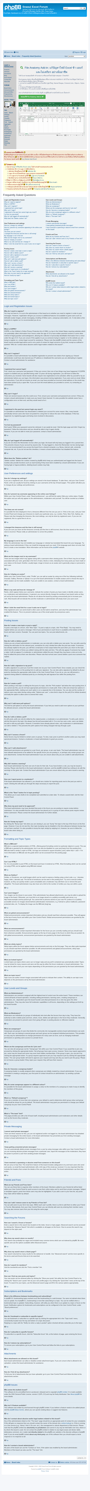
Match (11, 113)
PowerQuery (8, 131)
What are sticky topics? (11, 294)
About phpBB (75, 1394)
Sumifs (6, 116)
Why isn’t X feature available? (55, 285)
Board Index (7, 88)
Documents (7, 73)
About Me (7, 81)
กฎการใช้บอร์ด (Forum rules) (22, 167)
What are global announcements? (14, 290)
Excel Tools (9, 100)
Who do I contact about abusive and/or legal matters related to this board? (65, 288)
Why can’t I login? (10, 210)
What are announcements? (12, 292)
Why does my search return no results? (58, 247)
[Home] (13, 7)
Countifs (6, 118)
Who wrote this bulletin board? (55, 283)
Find (5, 122)
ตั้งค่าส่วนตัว (53, 182)
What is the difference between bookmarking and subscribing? (65, 261)
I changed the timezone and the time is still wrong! (20, 233)
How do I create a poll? (11, 257)
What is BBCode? (9, 282)
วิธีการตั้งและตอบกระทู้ (32, 184)
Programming (8, 94)
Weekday (7, 143)
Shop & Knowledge (9, 66)
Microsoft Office (8, 92)
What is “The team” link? (53, 216)
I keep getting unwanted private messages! (59, 225)
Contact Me (7, 79)
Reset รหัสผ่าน (37, 178)
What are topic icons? (11, 299)
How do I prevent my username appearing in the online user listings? (23, 228)
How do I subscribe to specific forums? (58, 265)
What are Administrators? (54, 202)
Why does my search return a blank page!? (59, 249)
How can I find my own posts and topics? (59, 254)
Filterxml (7, 137)
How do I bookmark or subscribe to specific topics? (62, 263)
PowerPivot (7, 133)
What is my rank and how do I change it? (17, 242)
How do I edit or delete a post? (14, 253)
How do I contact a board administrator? (58, 291)
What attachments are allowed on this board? (60, 274)
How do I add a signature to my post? (16, 255)
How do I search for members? (55, 252)
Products (6, 69)
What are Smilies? (10, 286)
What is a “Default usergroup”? (55, 214)
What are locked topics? (12, 296)
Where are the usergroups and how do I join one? (61, 208)
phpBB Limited (62, 1392)
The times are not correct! (12, 231)
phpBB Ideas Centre (17, 1410)
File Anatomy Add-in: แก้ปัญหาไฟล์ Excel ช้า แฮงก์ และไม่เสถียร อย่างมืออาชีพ (53, 69)
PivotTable (7, 130)
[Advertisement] (45, 33)
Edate (6, 141)
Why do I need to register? (12, 202)
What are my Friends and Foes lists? (57, 236)
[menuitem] (16, 52)
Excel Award (8, 77)
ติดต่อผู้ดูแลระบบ (38, 180)
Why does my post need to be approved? (17, 273)
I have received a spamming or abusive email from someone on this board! (65, 228)
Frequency (7, 120)
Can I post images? (10, 288)
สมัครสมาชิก (32, 171)
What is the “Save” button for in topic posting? (18, 271)
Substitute (7, 135)
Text (5, 145)
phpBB (55, 547)
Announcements (9, 90)
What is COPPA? (9, 204)
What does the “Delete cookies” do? (15, 218)
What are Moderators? (53, 204)
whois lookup (66, 1423)
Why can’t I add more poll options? (15, 259)
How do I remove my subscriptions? (57, 267)
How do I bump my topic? (12, 275)
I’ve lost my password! (11, 214)
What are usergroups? (53, 206)
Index (6, 113)
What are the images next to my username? (18, 237)
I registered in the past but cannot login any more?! (20, 212)
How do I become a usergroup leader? (58, 210)
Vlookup (6, 114)
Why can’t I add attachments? (13, 265)
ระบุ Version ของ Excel (29, 159)
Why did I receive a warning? (13, 267)
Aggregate (7, 124)
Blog (5, 75)
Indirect (6, 128)
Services (6, 71)
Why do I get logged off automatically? (16, 216)
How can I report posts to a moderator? (16, 269)
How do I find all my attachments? (57, 276)
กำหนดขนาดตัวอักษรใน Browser (44, 189)
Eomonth (7, 139)
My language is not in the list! (13, 235)
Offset (6, 126)
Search (10, 122)
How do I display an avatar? (13, 240)
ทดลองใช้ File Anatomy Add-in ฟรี (32, 97)
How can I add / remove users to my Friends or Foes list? (64, 238)
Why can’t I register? (10, 206)
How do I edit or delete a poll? (13, 261)
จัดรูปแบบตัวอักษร (56, 187)
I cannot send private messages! (56, 223)
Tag (5, 110)
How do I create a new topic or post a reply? (18, 251)
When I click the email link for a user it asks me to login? (22, 244)
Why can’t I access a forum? (13, 263)
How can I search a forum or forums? (57, 245)
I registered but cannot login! (13, 208)
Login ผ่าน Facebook (37, 176)
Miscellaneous (8, 96)
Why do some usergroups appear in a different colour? (63, 212)
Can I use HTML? (9, 284)
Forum (6, 85)
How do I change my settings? (13, 225)
